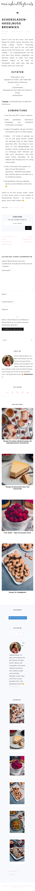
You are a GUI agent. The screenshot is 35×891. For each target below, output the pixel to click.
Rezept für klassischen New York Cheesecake (17, 488)
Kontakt (12, 874)
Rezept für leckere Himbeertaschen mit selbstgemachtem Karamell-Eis (17, 442)
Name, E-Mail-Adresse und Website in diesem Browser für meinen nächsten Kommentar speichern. (15, 322)
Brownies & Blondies (14, 207)
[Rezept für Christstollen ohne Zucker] (17, 851)
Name (4, 294)
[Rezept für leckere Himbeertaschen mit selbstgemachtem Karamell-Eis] (17, 439)
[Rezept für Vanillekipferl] (17, 590)
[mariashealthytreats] (17, 7)
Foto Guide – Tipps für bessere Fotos (17, 533)
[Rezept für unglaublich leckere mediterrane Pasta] (17, 822)
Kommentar (6, 270)
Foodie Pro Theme (17, 887)
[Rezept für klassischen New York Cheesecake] (17, 485)
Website (5, 309)
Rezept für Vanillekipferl (17, 592)
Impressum (13, 871)
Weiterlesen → (14, 686)
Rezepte (22, 207)
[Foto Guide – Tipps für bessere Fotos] (17, 530)
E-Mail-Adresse (8, 302)
